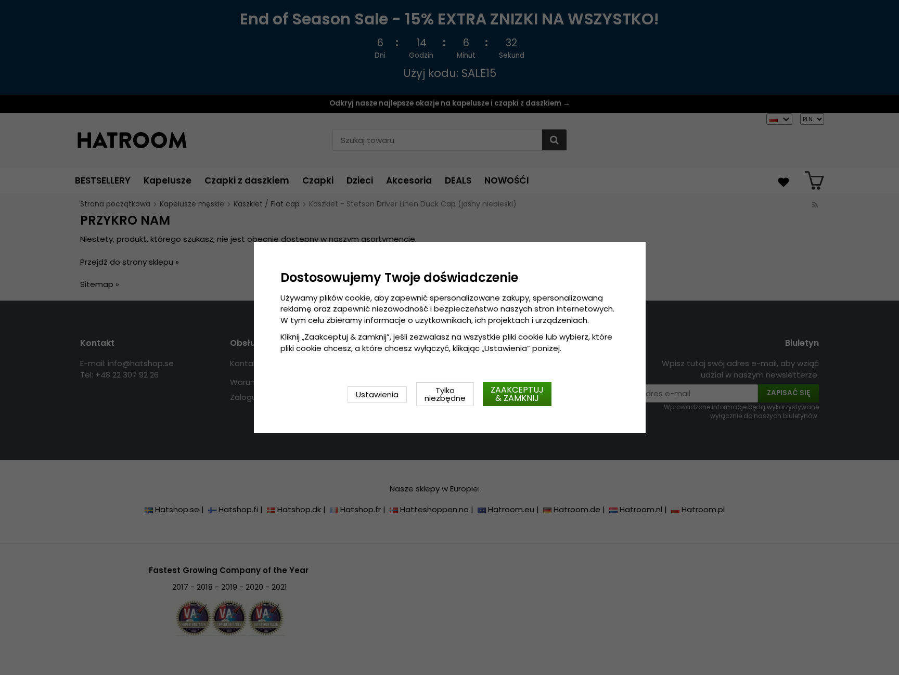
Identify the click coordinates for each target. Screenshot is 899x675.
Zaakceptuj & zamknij (517, 394)
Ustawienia (377, 394)
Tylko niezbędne (445, 394)
